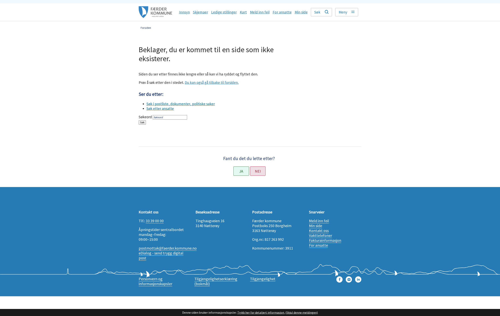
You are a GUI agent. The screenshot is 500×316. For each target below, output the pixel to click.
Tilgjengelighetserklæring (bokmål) (215, 281)
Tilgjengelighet (262, 278)
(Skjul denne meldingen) (301, 312)
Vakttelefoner (320, 235)
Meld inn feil (319, 220)
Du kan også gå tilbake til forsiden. (212, 82)
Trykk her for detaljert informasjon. (261, 312)
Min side (315, 225)
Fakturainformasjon (325, 240)
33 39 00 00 (155, 220)
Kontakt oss (319, 230)
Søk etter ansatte (160, 108)
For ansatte (318, 245)
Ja (241, 171)
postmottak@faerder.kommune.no (168, 248)
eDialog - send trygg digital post (161, 255)
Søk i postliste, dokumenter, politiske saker (180, 103)
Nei (258, 171)
